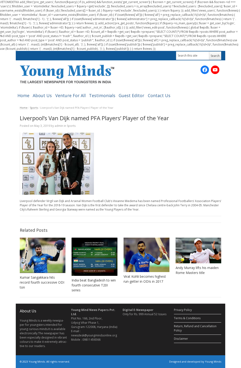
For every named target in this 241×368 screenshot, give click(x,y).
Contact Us (159, 95)
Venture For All (70, 95)
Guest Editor (131, 95)
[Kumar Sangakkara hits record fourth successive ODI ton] (43, 255)
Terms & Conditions (187, 318)
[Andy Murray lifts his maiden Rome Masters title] (198, 250)
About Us (42, 95)
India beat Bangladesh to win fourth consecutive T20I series (94, 285)
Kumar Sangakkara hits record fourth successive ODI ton (42, 282)
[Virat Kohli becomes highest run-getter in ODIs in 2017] (146, 255)
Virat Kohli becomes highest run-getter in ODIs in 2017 (145, 279)
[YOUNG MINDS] (67, 74)
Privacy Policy (183, 310)
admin (59, 126)
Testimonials (102, 95)
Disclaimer (181, 339)
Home (23, 95)
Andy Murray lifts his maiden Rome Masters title (197, 270)
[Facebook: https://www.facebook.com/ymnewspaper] (205, 70)
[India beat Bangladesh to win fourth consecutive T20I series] (94, 257)
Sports (34, 107)
